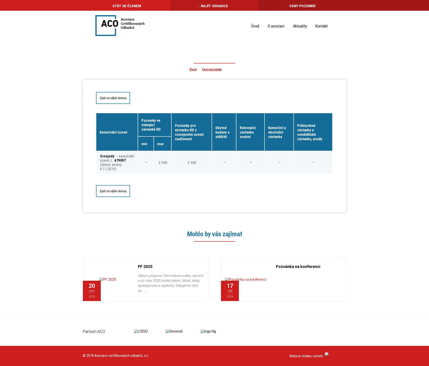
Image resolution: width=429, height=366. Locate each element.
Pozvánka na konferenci (298, 266)
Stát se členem (126, 6)
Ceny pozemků (302, 6)
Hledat (339, 26)
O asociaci (276, 26)
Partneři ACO (94, 331)
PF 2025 (145, 266)
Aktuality (300, 26)
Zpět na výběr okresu (113, 98)
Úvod (255, 26)
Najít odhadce (214, 6)
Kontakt (321, 26)
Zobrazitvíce (116, 291)
